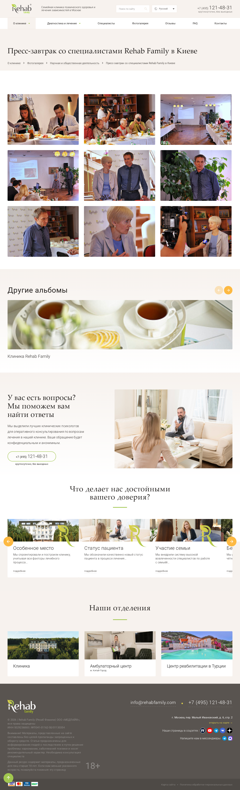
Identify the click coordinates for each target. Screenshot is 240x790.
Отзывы (170, 23)
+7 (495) (214, 8)
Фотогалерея (140, 23)
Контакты (221, 23)
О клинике (19, 23)
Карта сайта (168, 784)
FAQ (195, 23)
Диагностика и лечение (62, 23)
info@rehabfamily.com (153, 702)
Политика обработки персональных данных (206, 784)
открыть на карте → (220, 722)
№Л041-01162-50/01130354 (48, 727)
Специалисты (106, 23)
